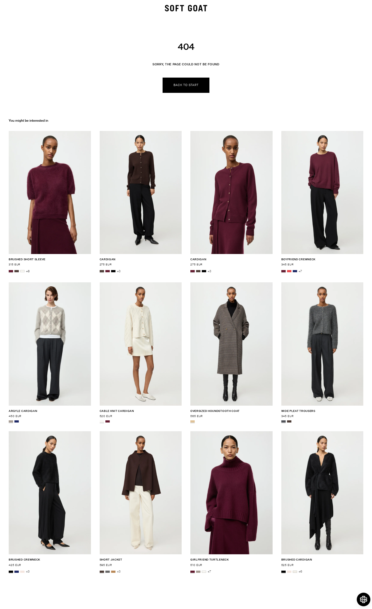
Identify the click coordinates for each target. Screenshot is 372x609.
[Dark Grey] (107, 571)
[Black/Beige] (192, 421)
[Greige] (11, 421)
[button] (363, 599)
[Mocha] (16, 271)
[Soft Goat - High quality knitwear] (186, 8)
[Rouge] (289, 271)
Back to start (185, 85)
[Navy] (295, 271)
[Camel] (113, 571)
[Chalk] (295, 571)
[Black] (113, 271)
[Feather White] (22, 271)
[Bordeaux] (11, 271)
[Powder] (22, 571)
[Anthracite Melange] (283, 421)
